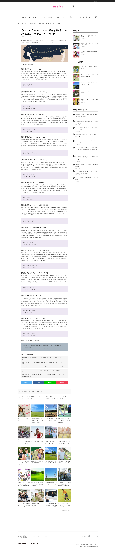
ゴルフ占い (40, 391)
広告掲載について (84, 544)
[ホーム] (18, 23)
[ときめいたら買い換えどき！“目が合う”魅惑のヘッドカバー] (76, 54)
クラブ (30, 17)
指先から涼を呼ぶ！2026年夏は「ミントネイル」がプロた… (89, 44)
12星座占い (33, 391)
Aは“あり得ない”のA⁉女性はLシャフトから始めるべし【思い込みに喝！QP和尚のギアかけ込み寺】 (43, 367)
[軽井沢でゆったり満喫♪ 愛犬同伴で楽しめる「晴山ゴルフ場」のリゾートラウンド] (76, 85)
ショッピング (85, 17)
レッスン (58, 17)
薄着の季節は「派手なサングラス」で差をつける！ (89, 99)
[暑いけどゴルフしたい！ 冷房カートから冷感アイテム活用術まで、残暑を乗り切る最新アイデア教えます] (76, 38)
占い (26, 23)
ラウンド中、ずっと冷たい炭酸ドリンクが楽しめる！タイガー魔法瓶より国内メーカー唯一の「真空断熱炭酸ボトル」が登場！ (43, 375)
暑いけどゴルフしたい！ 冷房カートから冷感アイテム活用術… (89, 36)
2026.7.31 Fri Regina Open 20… (88, 91)
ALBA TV (76, 17)
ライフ (43, 17)
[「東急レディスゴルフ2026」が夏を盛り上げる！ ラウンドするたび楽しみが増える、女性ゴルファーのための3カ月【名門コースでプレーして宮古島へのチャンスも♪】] (76, 69)
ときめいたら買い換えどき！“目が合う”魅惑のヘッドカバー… (89, 52)
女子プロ (37, 17)
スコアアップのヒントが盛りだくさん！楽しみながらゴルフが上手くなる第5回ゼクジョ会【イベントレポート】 (86, 149)
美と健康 (50, 17)
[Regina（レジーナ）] (58, 7)
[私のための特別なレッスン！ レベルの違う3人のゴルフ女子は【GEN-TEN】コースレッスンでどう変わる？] (76, 77)
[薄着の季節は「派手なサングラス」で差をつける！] (76, 101)
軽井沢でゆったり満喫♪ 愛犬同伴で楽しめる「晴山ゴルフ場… (89, 83)
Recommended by (65, 510)
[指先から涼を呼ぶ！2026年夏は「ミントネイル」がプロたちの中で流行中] (76, 46)
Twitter (89, 536)
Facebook (93, 536)
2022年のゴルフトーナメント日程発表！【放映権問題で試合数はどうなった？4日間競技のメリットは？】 (43, 370)
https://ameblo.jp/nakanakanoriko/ (41, 349)
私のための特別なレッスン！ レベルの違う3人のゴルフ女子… (89, 75)
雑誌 (71, 17)
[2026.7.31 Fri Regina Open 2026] (76, 93)
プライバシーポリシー (94, 544)
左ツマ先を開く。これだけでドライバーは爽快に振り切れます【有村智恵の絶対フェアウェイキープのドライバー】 (86, 157)
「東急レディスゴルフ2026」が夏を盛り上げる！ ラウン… (89, 67)
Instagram (97, 536)
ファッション (22, 17)
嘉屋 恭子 (25, 391)
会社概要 (77, 544)
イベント (65, 17)
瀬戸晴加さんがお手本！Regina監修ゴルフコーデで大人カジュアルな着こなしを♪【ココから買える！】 (42, 358)
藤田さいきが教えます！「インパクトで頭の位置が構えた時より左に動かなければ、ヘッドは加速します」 (43, 363)
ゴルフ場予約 (94, 17)
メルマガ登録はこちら (93, 1)
